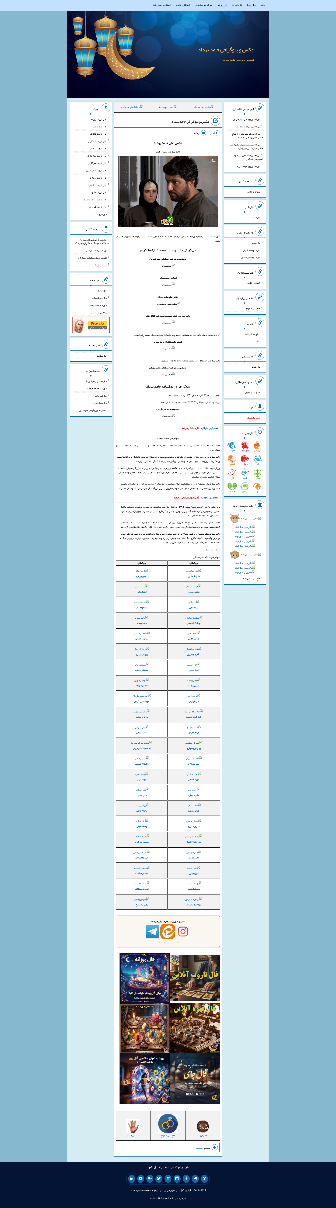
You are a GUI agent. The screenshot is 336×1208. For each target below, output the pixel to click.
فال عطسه (102, 355)
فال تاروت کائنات (98, 133)
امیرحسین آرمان (141, 701)
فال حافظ (251, 4)
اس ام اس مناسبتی (203, 4)
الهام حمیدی (193, 732)
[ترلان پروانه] (168, 107)
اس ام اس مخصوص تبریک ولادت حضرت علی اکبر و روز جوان (246, 146)
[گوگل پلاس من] (149, 1179)
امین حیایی (193, 873)
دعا (258, 341)
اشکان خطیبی (141, 763)
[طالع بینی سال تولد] (245, 546)
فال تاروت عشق (99, 192)
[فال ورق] (145, 1079)
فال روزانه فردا (99, 403)
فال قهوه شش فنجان (250, 257)
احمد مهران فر (193, 763)
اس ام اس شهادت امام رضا (248, 126)
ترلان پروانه (193, 685)
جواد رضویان (142, 685)
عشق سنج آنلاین (252, 392)
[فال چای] (195, 1079)
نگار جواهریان (193, 654)
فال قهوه (256, 242)
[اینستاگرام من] (177, 1179)
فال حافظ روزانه (99, 297)
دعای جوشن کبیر (252, 333)
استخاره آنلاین (183, 4)
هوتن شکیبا (193, 810)
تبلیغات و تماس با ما (162, 4)
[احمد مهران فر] (204, 107)
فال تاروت (237, 4)
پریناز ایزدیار (142, 654)
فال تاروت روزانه (99, 119)
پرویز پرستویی (141, 716)
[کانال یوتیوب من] (140, 1179)
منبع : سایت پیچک (212, 549)
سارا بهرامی (141, 732)
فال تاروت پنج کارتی (97, 163)
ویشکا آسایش (193, 623)
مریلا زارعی (193, 701)
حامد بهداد (141, 623)
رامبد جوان (193, 795)
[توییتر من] (158, 1179)
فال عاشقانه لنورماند (97, 388)
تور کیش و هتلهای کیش (96, 250)
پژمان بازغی (141, 810)
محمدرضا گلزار (142, 841)
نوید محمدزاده (142, 888)
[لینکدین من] (131, 1179)
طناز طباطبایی (194, 576)
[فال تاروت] (195, 978)
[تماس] (168, 1179)
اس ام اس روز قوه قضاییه (248, 166)
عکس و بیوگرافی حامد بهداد (226, 49)
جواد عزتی (141, 779)
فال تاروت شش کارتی (96, 170)
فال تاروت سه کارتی (97, 148)
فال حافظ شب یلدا (98, 305)
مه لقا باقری (193, 638)
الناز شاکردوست (193, 716)
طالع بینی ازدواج (253, 308)
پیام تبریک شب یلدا (98, 312)
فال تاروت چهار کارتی (97, 155)
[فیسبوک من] (186, 1179)
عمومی (199, 1147)
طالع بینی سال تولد (251, 578)
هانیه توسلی (193, 857)
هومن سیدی (194, 591)
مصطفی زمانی (141, 669)
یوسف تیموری (193, 888)
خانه (263, 4)
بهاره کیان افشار (193, 841)
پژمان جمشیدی (194, 904)
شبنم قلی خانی (141, 857)
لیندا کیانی (141, 591)
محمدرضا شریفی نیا (141, 748)
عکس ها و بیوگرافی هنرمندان (93, 410)
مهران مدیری (194, 826)
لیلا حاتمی (193, 607)
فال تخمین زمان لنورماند (95, 381)
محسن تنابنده (141, 873)
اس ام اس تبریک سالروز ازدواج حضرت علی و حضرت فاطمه (247, 135)
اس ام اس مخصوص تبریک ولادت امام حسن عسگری (246, 157)
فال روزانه (222, 4)
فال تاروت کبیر (99, 126)
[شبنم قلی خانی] (132, 107)
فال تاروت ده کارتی (98, 184)
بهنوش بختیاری (194, 748)
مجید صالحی (193, 779)
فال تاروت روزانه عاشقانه (95, 199)
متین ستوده (141, 795)
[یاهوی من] (204, 1179)
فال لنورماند (101, 395)
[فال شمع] (145, 1029)
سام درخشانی (141, 638)
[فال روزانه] (145, 978)
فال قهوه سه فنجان (251, 250)
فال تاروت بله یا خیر (97, 206)
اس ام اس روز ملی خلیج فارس (246, 119)
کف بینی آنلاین (253, 282)
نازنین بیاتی (141, 576)
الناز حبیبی (193, 669)
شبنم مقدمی (142, 607)
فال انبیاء (256, 217)
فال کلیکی (255, 366)
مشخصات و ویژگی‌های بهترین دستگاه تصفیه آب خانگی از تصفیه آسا (91, 241)
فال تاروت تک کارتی (97, 141)
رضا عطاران (141, 826)
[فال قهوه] (195, 1029)
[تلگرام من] (195, 1179)
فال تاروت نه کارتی (98, 177)
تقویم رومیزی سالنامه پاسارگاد (92, 257)
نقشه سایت (155, 1198)
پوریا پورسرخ (141, 904)
